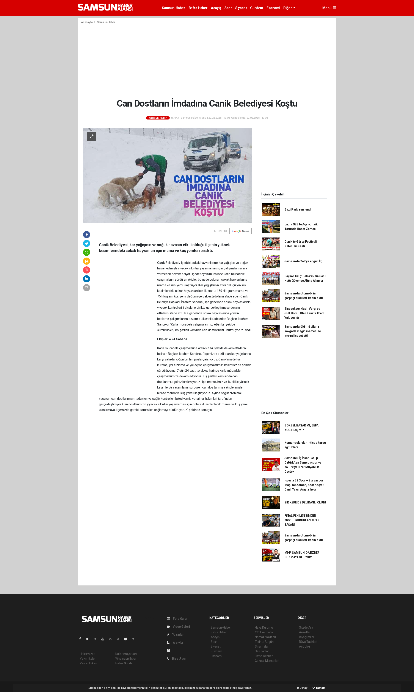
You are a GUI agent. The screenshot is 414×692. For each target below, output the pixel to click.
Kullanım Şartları (126, 654)
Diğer (288, 8)
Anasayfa (87, 22)
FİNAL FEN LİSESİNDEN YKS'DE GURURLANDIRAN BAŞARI (302, 520)
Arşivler (177, 642)
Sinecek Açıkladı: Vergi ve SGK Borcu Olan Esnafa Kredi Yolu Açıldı (304, 313)
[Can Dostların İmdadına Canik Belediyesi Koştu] (167, 175)
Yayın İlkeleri (88, 658)
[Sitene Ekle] (135, 639)
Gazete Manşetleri (267, 660)
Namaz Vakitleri (265, 637)
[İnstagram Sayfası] (97, 639)
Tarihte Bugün (264, 641)
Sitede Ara (306, 627)
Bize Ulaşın (179, 658)
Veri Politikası (88, 663)
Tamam (320, 687)
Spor (228, 8)
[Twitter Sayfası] (89, 639)
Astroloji (304, 646)
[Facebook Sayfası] (81, 639)
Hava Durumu (264, 627)
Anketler (304, 632)
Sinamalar (261, 646)
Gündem (256, 8)
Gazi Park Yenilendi (297, 209)
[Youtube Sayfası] (104, 639)
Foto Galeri (180, 618)
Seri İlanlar (262, 651)
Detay (303, 687)
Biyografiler (306, 637)
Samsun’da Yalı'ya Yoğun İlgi (303, 261)
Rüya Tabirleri (308, 641)
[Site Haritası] (127, 639)
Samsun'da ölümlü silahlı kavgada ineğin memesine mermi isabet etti (302, 331)
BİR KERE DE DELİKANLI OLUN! (305, 502)
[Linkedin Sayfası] (112, 639)
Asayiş (216, 8)
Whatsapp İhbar (125, 658)
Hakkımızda (87, 654)
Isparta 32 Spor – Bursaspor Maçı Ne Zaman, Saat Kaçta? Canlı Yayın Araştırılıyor (304, 485)
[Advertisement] (207, 62)
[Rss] (119, 639)
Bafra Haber (198, 8)
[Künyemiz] (169, 650)
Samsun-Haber (173, 8)
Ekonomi (273, 8)
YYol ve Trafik (264, 632)
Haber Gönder (124, 663)
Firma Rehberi (264, 656)
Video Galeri (181, 626)
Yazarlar (178, 634)
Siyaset (241, 8)
